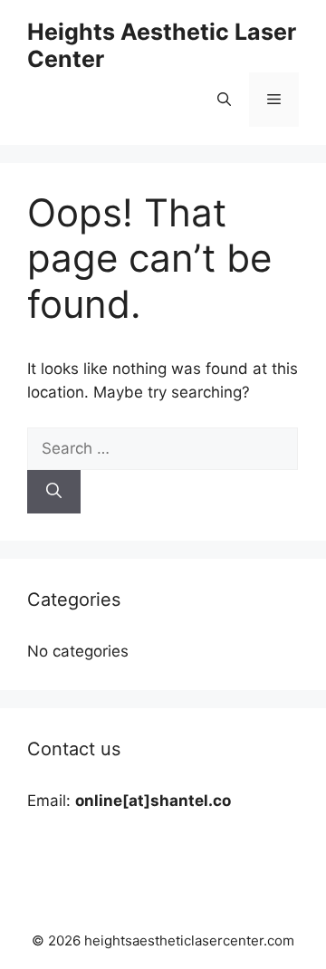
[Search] (54, 491)
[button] (224, 99)
